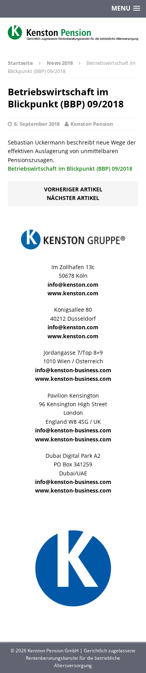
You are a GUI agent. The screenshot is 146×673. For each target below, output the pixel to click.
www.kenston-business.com (73, 378)
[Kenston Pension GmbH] (73, 33)
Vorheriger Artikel (73, 189)
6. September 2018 (37, 123)
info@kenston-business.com (73, 370)
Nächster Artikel (73, 198)
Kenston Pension (91, 123)
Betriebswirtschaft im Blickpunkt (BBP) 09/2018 (70, 168)
